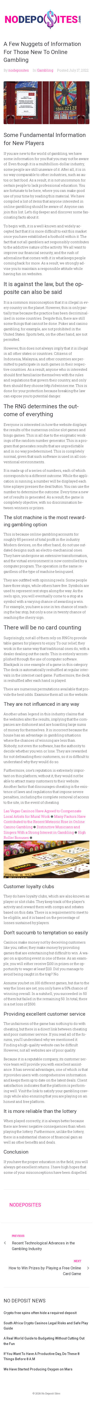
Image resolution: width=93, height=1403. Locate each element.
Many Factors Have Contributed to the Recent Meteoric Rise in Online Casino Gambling (45, 821)
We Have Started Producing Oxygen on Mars (38, 1369)
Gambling (45, 70)
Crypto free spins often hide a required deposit (40, 1313)
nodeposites (18, 70)
